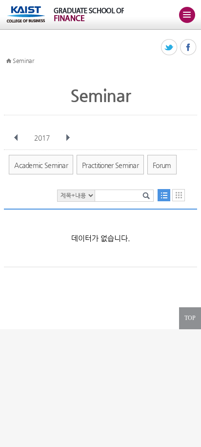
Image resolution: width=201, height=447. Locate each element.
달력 (178, 195)
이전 (16, 138)
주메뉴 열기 (187, 14)
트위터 (169, 47)
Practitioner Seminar (110, 165)
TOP (190, 318)
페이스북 (188, 47)
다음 (68, 138)
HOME (8, 61)
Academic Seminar (41, 165)
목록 (164, 195)
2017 (42, 138)
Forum (162, 165)
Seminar (23, 60)
